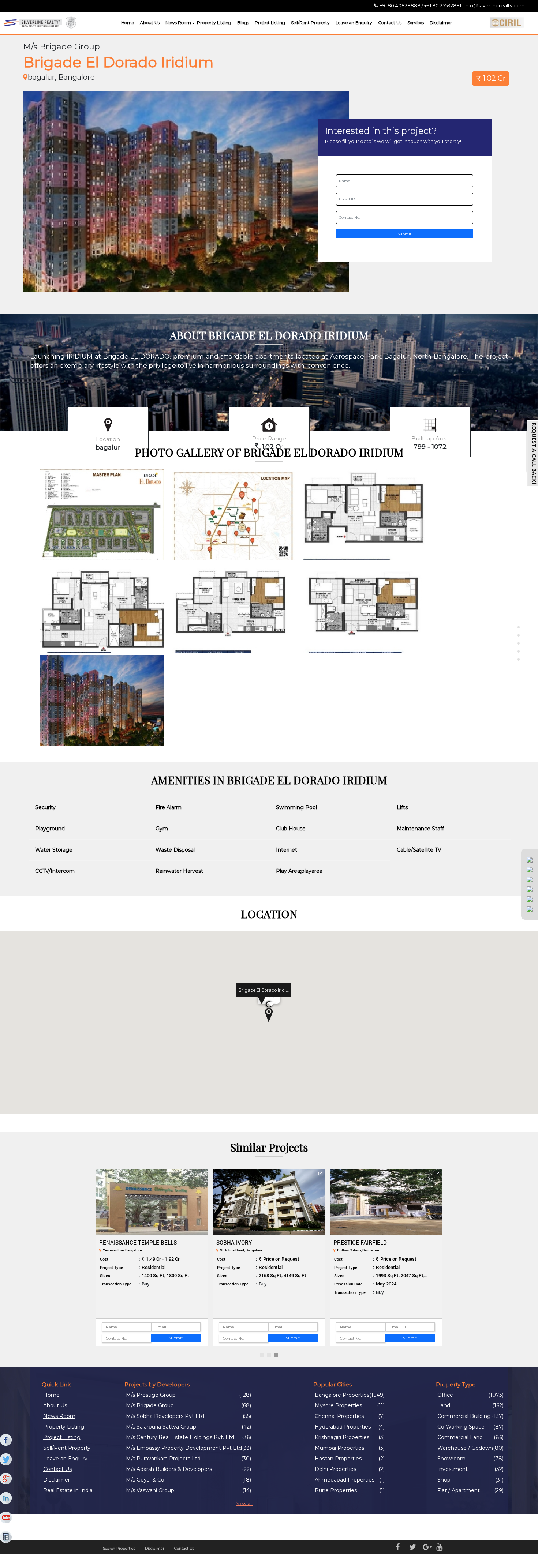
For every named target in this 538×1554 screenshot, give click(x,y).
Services (415, 22)
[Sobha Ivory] (269, 1202)
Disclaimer (441, 22)
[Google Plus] (6, 1479)
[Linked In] (6, 1498)
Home (127, 22)
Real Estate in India (68, 1490)
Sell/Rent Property (310, 22)
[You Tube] (6, 1518)
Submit (404, 234)
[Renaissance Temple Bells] (152, 1202)
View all (244, 1503)
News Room (178, 22)
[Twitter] (6, 1459)
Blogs (243, 22)
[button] (192, 23)
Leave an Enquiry (354, 22)
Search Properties (119, 1548)
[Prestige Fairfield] (386, 1202)
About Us (150, 22)
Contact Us (389, 22)
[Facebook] (6, 1440)
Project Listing (270, 22)
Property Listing (214, 22)
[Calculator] (6, 1537)
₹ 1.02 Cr (491, 78)
